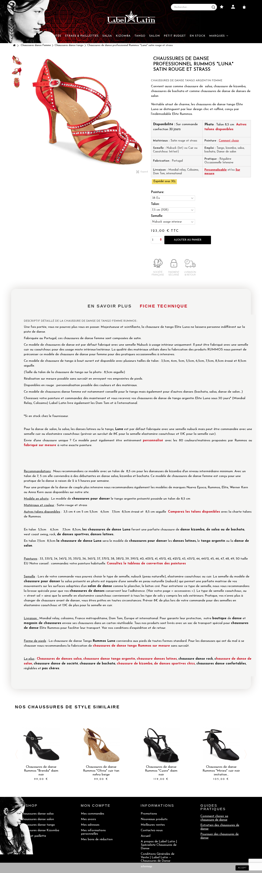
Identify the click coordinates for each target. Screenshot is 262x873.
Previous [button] (16, 754)
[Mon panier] (245, 7)
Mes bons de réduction (97, 839)
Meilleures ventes (153, 824)
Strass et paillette (33, 836)
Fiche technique (164, 306)
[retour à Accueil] (14, 45)
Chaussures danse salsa (37, 813)
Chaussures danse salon (37, 819)
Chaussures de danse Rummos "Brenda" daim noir (41, 770)
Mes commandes (92, 813)
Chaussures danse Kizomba (40, 830)
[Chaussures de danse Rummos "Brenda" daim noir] (41, 745)
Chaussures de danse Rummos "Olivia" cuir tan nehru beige (101, 770)
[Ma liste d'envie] (221, 7)
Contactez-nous (152, 830)
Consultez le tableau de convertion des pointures (146, 563)
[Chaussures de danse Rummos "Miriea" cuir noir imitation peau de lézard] (221, 745)
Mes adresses (90, 824)
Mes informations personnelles (93, 832)
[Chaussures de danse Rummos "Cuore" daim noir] (161, 745)
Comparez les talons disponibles (194, 511)
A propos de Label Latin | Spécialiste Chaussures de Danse (159, 845)
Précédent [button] (26, 113)
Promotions (149, 813)
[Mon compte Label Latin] (233, 6)
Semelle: (157, 216)
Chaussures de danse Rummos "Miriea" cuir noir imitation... (221, 770)
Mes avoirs (88, 819)
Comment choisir (229, 140)
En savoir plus (110, 306)
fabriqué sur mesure (40, 445)
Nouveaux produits (154, 819)
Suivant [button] (149, 113)
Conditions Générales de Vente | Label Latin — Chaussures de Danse (157, 857)
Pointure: (158, 192)
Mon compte (96, 805)
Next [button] (245, 754)
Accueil (145, 836)
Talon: (155, 204)
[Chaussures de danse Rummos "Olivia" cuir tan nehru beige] (101, 745)
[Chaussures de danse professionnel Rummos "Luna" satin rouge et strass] (17, 60)
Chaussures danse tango (38, 824)
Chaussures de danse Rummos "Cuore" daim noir (161, 770)
